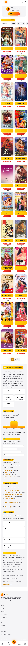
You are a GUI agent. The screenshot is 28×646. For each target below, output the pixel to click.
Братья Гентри (8, 470)
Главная (2, 644)
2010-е (21, 428)
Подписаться (14, 13)
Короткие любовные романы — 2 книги (12, 451)
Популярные (4, 614)
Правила (3, 622)
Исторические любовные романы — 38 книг (13, 446)
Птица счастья (8, 498)
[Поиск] (22, 2)
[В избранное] (12, 43)
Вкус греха (7, 474)
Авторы (19, 644)
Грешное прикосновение (11, 502)
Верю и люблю (8, 506)
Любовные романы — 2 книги (10, 448)
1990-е (6, 428)
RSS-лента (3, 631)
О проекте (3, 619)
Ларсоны (6, 472)
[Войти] (25, 2)
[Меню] (2, 2)
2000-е (14, 428)
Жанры (8, 644)
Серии (2, 608)
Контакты (3, 625)
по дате (13, 23)
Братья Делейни (8, 479)
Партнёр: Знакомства (6, 634)
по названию (21, 23)
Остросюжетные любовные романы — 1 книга (14, 454)
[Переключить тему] (18, 2)
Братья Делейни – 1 (9, 476)
